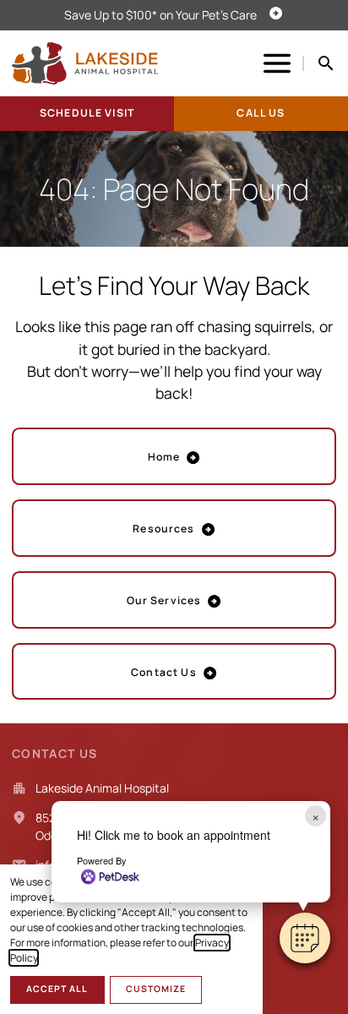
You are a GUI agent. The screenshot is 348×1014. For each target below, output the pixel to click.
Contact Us (163, 672)
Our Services (164, 600)
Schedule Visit (87, 113)
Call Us (261, 113)
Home (164, 457)
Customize (156, 989)
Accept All (57, 989)
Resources (163, 528)
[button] (305, 938)
